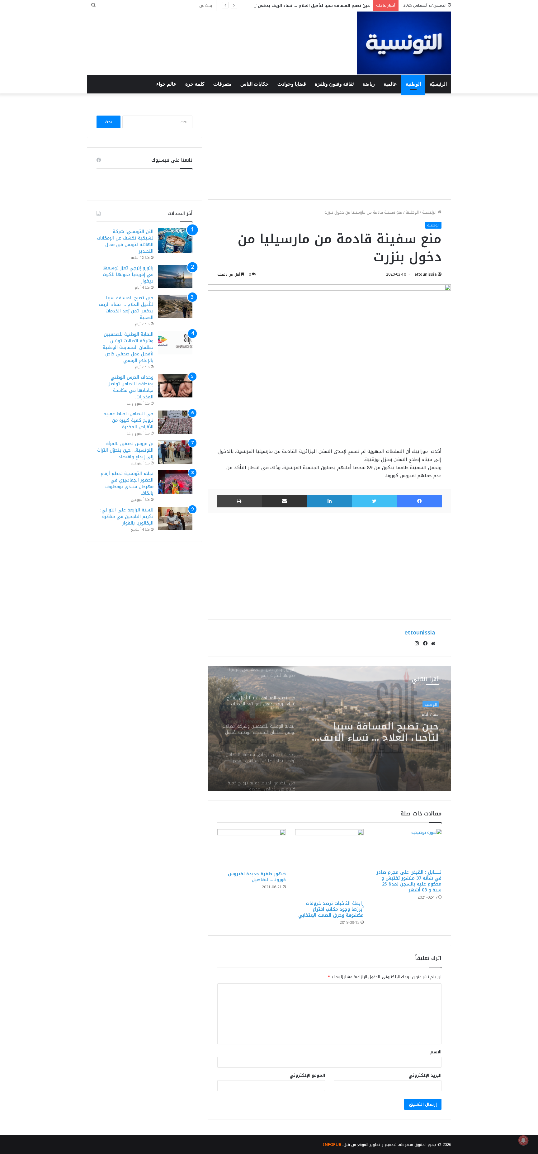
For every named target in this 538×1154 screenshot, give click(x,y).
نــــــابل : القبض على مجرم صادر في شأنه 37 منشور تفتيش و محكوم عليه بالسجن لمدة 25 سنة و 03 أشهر (408, 881)
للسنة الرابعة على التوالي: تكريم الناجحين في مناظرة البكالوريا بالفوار (126, 516)
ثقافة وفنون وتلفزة (334, 84)
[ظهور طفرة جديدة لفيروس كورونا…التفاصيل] (251, 848)
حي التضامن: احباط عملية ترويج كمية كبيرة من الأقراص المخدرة (128, 420)
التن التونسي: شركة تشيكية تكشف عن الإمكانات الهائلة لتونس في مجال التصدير (125, 241)
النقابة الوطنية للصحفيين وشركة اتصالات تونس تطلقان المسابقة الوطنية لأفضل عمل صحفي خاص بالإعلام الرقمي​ (373, 730)
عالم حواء (166, 84)
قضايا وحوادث (291, 84)
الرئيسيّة (438, 84)
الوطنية (413, 84)
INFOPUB (332, 1144)
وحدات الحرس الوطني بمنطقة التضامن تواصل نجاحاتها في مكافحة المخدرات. (130, 387)
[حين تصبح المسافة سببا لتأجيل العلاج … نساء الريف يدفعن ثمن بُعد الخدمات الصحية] (175, 306)
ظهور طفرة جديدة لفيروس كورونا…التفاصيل (257, 877)
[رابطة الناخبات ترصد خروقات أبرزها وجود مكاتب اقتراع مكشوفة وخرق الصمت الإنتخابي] (329, 863)
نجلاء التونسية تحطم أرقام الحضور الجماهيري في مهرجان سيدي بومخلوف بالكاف (127, 483)
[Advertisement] (329, 146)
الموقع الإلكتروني (307, 1075)
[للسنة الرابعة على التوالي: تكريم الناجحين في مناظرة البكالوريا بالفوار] (175, 518)
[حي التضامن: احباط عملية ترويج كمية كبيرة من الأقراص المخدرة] (175, 422)
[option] (329, 728)
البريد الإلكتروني (424, 1075)
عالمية (390, 84)
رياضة (368, 84)
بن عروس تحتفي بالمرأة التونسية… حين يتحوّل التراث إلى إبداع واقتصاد (125, 450)
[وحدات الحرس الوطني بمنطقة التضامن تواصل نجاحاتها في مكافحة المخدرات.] (175, 385)
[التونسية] (404, 43)
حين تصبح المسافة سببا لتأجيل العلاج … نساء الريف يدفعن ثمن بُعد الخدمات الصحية (290, 5)
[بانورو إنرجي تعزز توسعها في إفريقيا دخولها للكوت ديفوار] (175, 276)
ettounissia (425, 274)
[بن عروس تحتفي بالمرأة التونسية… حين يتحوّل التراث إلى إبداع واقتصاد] (175, 452)
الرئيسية (430, 212)
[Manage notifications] (523, 1140)
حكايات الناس (254, 84)
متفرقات (222, 84)
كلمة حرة (195, 84)
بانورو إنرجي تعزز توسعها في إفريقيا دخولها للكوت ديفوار (127, 274)
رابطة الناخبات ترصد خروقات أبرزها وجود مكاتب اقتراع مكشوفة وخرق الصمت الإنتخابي (331, 909)
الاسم (435, 1052)
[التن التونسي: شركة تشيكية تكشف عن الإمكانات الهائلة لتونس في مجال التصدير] (175, 240)
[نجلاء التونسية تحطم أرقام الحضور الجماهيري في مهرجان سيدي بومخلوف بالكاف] (175, 482)
